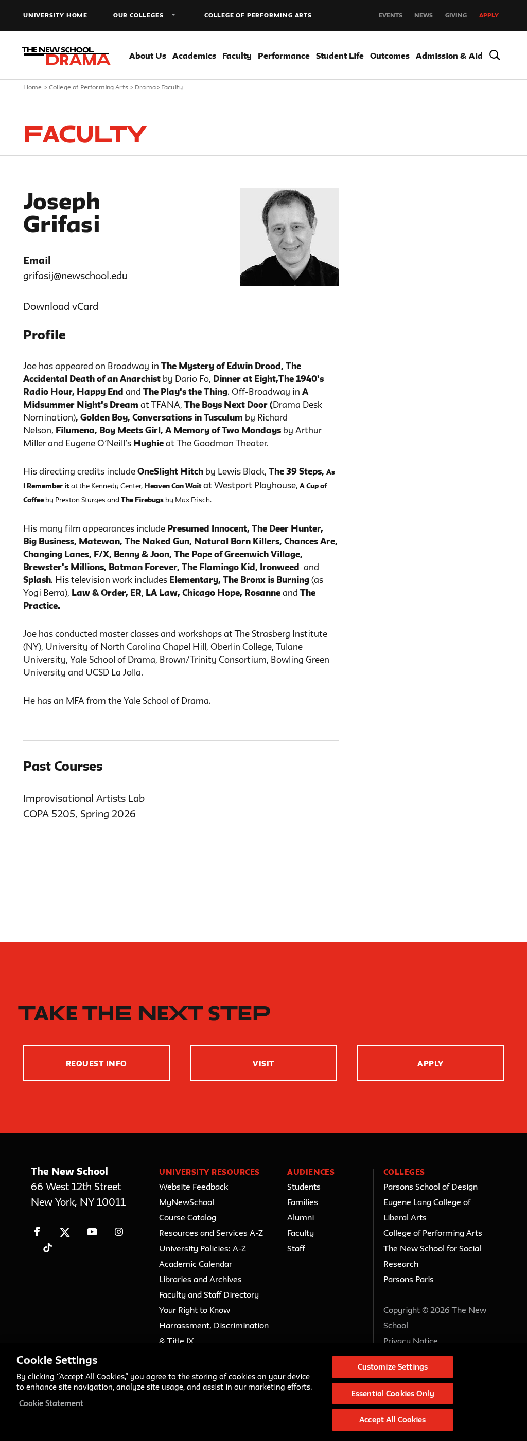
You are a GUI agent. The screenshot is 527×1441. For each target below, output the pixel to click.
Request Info (96, 1063)
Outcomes (390, 55)
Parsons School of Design (430, 1186)
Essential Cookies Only (392, 1393)
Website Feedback (193, 1186)
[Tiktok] (47, 1247)
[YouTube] (91, 1232)
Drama (145, 86)
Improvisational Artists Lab (84, 798)
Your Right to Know (194, 1310)
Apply (489, 15)
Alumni (300, 1217)
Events (390, 15)
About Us (147, 55)
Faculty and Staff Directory (209, 1294)
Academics (194, 55)
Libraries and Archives (200, 1279)
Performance (284, 55)
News (423, 15)
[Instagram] (119, 1232)
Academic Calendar (195, 1263)
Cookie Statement (51, 1403)
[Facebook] (37, 1232)
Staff (296, 1248)
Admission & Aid (449, 55)
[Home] (66, 56)
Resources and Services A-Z (211, 1232)
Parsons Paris (408, 1279)
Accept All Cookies (392, 1419)
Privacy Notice (410, 1340)
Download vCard (60, 306)
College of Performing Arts (258, 15)
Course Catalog (187, 1217)
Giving (456, 15)
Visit (263, 1063)
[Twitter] (64, 1232)
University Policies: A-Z (202, 1248)
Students (304, 1186)
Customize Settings (393, 1366)
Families (302, 1202)
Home (32, 86)
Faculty (237, 55)
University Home (55, 15)
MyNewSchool (186, 1202)
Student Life (340, 55)
